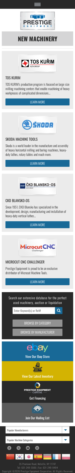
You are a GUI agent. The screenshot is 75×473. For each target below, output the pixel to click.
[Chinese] (10, 456)
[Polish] (66, 456)
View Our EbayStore (37, 356)
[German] (47, 456)
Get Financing (37, 398)
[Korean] (19, 456)
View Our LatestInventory (37, 376)
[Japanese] (29, 456)
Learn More (37, 102)
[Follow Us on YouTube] (28, 448)
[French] (57, 456)
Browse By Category (37, 323)
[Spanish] (38, 456)
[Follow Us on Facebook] (9, 448)
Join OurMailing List (37, 417)
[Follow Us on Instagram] (37, 448)
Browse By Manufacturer (37, 332)
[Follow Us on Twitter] (19, 448)
